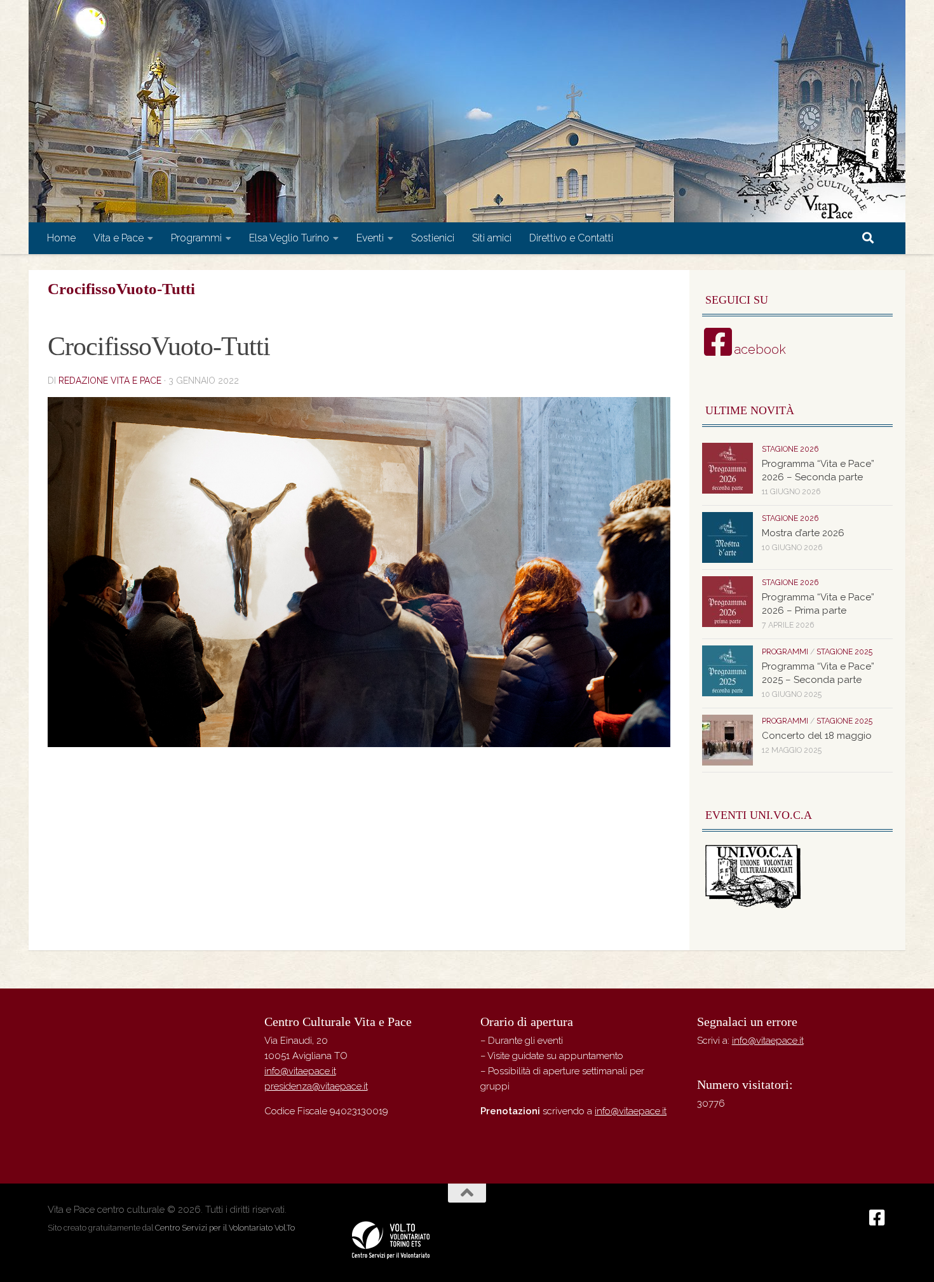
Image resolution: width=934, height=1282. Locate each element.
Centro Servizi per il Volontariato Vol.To (225, 1227)
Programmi (196, 238)
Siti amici (491, 238)
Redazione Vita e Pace (109, 380)
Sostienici (432, 238)
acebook (760, 349)
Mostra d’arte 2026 (803, 533)
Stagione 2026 (790, 449)
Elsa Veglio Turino (289, 238)
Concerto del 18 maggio (817, 735)
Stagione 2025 (844, 651)
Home (61, 238)
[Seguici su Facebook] (877, 1218)
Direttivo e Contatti (571, 238)
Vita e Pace (118, 238)
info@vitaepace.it (300, 1071)
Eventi (370, 238)
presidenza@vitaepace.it (316, 1086)
